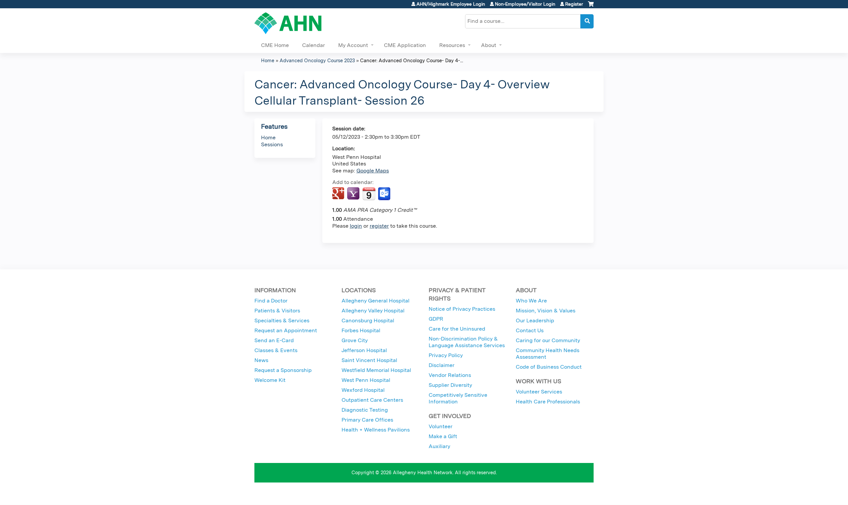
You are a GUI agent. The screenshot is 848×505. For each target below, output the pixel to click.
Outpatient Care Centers (372, 400)
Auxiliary (439, 446)
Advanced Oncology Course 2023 (317, 60)
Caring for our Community (548, 340)
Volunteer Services (539, 392)
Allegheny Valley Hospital (373, 310)
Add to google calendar (339, 194)
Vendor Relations (450, 375)
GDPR (436, 319)
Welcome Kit (270, 380)
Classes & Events (275, 350)
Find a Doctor (271, 301)
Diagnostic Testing (365, 410)
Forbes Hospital (361, 330)
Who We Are (531, 301)
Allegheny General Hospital (375, 301)
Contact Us (530, 330)
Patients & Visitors (277, 310)
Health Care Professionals (548, 401)
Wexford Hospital (363, 390)
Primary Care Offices (367, 420)
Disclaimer (441, 365)
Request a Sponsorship (283, 370)
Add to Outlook (385, 194)
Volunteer (440, 426)
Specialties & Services (281, 320)
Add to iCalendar (369, 193)
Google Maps (372, 170)
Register (574, 4)
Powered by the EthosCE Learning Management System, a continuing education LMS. (570, 494)
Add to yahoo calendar (354, 194)
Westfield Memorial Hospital (376, 370)
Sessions (272, 144)
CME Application (405, 45)
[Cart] (591, 6)
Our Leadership (535, 320)
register (379, 226)
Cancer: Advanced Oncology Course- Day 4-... (411, 60)
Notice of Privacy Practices (462, 309)
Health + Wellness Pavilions (376, 430)
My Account (353, 45)
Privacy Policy (446, 355)
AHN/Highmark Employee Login (450, 4)
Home (267, 60)
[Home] (288, 23)
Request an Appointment (285, 330)
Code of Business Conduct (549, 367)
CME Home (275, 45)
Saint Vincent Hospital (369, 360)
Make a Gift (443, 436)
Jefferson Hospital (364, 350)
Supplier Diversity (450, 385)
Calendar (313, 45)
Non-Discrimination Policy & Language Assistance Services (467, 342)
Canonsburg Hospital (368, 320)
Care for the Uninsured (457, 329)
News (261, 360)
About (488, 45)
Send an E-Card (274, 340)
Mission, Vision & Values (545, 310)
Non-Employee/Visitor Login (525, 4)
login (356, 226)
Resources (452, 45)
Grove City (355, 340)
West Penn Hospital (366, 380)
